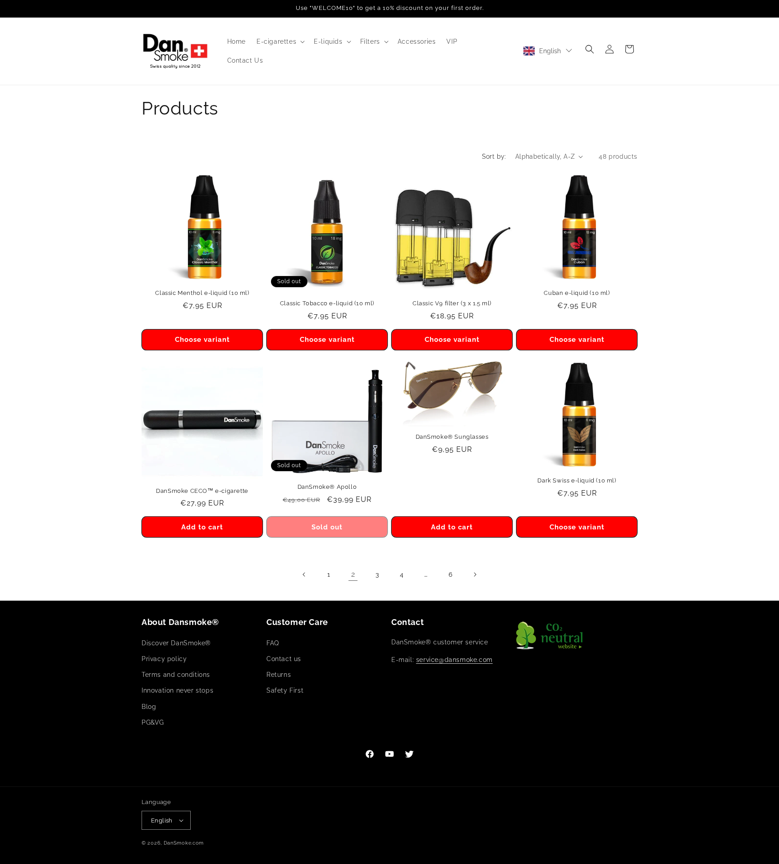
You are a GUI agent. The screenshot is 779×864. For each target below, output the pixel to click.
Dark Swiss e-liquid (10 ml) (576, 480)
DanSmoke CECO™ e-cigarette (202, 490)
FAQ (272, 643)
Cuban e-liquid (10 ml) (576, 293)
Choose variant (202, 339)
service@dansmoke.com (454, 659)
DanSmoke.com (184, 843)
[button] (279, 41)
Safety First (284, 690)
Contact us (283, 658)
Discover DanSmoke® (176, 643)
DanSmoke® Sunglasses (452, 436)
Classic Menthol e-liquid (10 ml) (202, 293)
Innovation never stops (177, 690)
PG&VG (153, 722)
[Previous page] (304, 574)
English (550, 51)
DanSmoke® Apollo (327, 486)
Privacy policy (164, 658)
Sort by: (494, 156)
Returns (278, 674)
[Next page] (475, 574)
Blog (149, 706)
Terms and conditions (176, 674)
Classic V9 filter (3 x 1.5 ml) (451, 303)
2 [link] (353, 574)
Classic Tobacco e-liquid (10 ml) (327, 303)
